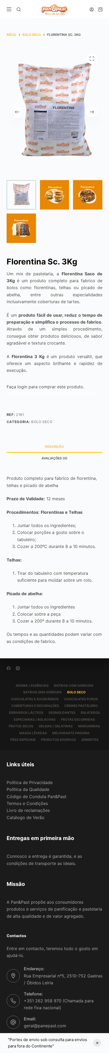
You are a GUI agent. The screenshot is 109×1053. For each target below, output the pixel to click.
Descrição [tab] (54, 447)
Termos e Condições (27, 803)
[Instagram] (18, 668)
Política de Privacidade (30, 782)
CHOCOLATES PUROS (81, 699)
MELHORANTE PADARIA (70, 733)
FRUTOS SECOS (21, 726)
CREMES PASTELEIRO (81, 706)
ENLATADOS (90, 713)
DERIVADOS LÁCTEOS (26, 713)
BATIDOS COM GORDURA (73, 686)
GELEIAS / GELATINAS (56, 726)
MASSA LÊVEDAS (33, 733)
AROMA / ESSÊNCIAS (32, 686)
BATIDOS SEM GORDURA (42, 692)
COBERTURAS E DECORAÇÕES (35, 706)
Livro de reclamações (28, 810)
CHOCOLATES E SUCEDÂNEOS (35, 699)
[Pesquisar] (19, 9)
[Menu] (9, 9)
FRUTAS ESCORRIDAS (78, 719)
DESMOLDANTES (62, 713)
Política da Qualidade (28, 789)
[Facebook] (9, 668)
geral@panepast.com (45, 1025)
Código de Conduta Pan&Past (36, 796)
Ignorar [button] (97, 1043)
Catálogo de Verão (25, 817)
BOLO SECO (42, 422)
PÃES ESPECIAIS (23, 740)
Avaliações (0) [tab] (54, 458)
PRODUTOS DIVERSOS (58, 740)
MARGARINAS (89, 726)
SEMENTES (89, 740)
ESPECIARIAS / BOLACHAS (35, 719)
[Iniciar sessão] (92, 9)
